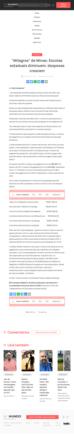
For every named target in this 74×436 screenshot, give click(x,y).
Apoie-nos (37, 42)
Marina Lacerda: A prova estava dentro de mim (64, 384)
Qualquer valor (56, 194)
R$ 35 (47, 194)
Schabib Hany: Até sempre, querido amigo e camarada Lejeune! (44, 387)
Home (37, 13)
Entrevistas (37, 34)
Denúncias (37, 21)
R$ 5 (33, 194)
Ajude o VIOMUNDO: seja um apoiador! (42, 417)
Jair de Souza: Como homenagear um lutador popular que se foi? (10, 386)
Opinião (37, 38)
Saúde (37, 26)
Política (37, 17)
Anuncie (36, 423)
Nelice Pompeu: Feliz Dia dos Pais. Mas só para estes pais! (27, 386)
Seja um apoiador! (63, 5)
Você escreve (37, 30)
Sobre (28, 423)
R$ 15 (40, 194)
